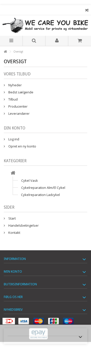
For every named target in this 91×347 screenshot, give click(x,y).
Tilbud (13, 99)
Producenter (18, 106)
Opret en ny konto (22, 146)
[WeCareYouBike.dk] (45, 25)
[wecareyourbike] (13, 173)
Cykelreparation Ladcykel (40, 194)
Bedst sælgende (20, 92)
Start (12, 218)
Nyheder (15, 85)
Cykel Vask (29, 180)
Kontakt (14, 232)
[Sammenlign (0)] (86, 11)
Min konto (13, 271)
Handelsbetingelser (23, 225)
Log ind (13, 139)
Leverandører (19, 113)
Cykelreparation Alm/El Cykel (43, 187)
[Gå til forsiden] (5, 51)
